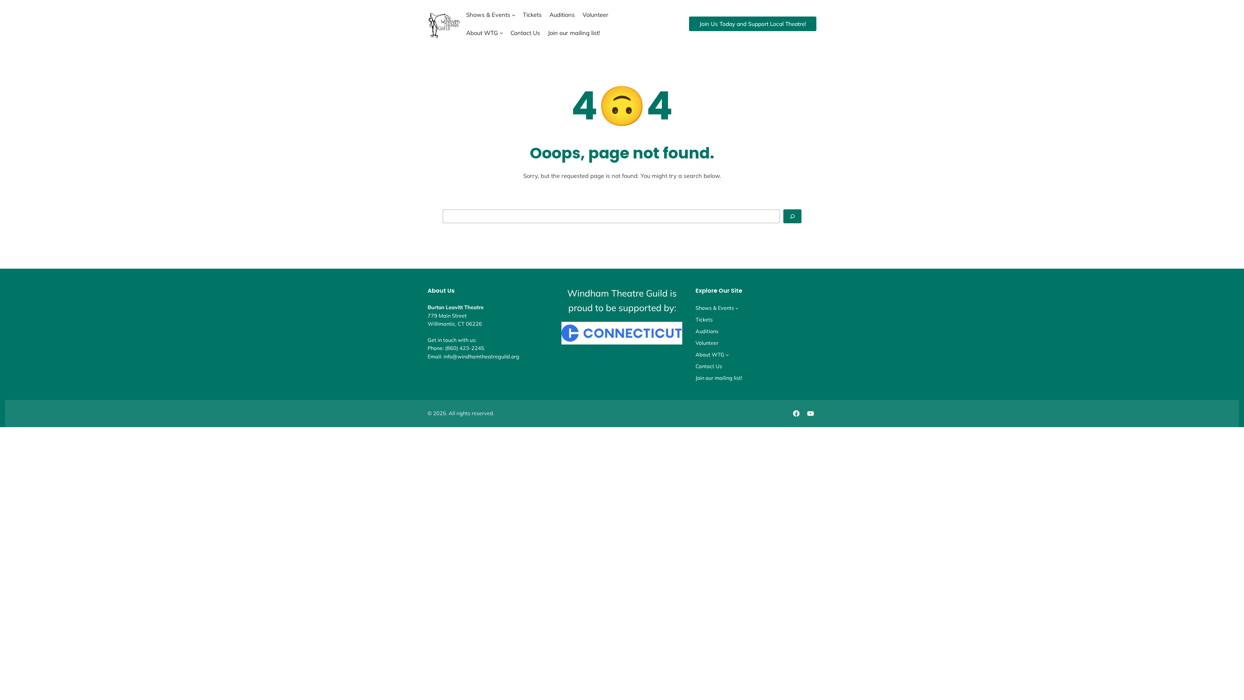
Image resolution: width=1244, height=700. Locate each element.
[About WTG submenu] (501, 33)
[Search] (792, 216)
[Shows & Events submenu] (513, 15)
